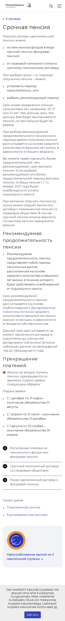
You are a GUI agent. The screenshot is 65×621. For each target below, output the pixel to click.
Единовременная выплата (27, 515)
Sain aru (32, 614)
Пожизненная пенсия (23, 507)
